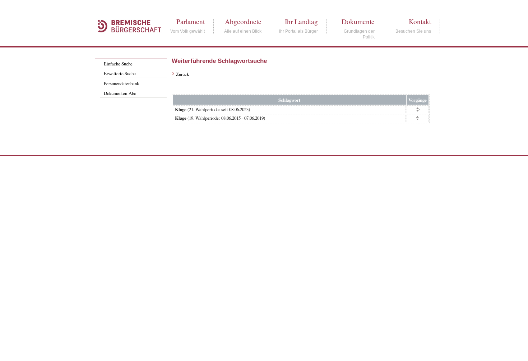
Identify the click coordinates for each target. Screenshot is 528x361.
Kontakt (420, 21)
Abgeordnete (243, 21)
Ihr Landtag (301, 21)
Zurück (182, 74)
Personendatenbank (121, 83)
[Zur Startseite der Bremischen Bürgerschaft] (126, 40)
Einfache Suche (118, 63)
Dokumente (358, 21)
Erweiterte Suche (120, 73)
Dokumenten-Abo (120, 93)
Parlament (190, 21)
